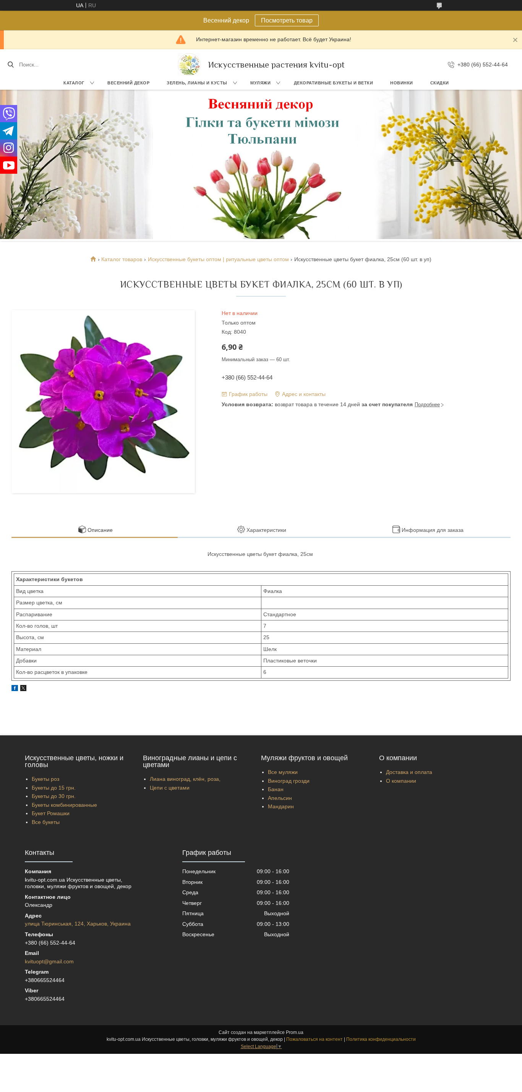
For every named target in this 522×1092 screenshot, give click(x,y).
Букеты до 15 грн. (54, 788)
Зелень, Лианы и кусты (197, 83)
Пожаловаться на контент (314, 1039)
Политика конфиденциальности (381, 1039)
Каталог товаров (121, 259)
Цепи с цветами (170, 788)
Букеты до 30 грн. (54, 796)
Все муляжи (283, 772)
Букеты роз (45, 779)
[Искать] (10, 64)
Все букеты (46, 822)
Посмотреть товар (287, 20)
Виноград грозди (289, 781)
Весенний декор (128, 83)
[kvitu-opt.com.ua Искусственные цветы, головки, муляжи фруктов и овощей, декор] (189, 64)
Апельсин (280, 798)
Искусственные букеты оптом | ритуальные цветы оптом (218, 259)
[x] (23, 689)
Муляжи (260, 83)
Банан (276, 789)
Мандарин (281, 806)
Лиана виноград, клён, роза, (185, 779)
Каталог (73, 83)
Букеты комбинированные (64, 805)
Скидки (439, 83)
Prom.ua (294, 1032)
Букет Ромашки (51, 813)
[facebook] (14, 689)
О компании (401, 781)
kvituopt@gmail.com (49, 961)
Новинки (401, 83)
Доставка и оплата (409, 772)
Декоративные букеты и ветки (333, 83)
